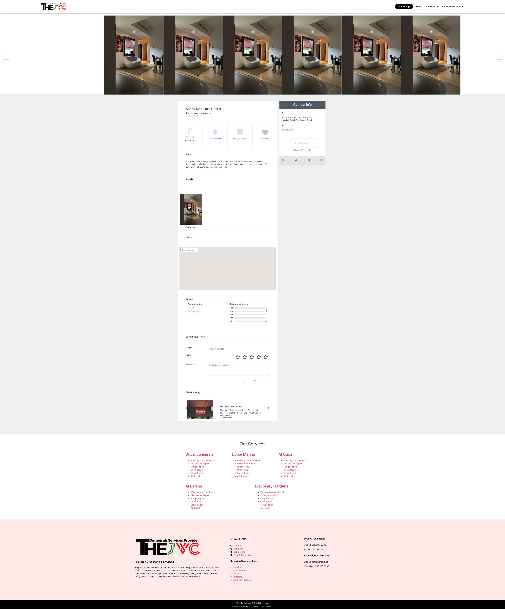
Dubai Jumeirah (199, 454)
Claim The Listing (303, 150)
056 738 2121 (288, 130)
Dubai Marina (243, 454)
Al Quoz (285, 454)
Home (419, 6)
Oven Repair (197, 470)
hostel (189, 237)
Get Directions (215, 138)
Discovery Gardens (271, 486)
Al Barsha (193, 486)
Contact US (303, 143)
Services (430, 6)
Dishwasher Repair (200, 463)
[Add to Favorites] (265, 134)
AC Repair (196, 476)
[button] (187, 408)
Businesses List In (451, 6)
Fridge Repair (197, 466)
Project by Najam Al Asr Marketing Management (252, 606)
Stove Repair (197, 473)
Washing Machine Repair (203, 460)
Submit (257, 380)
